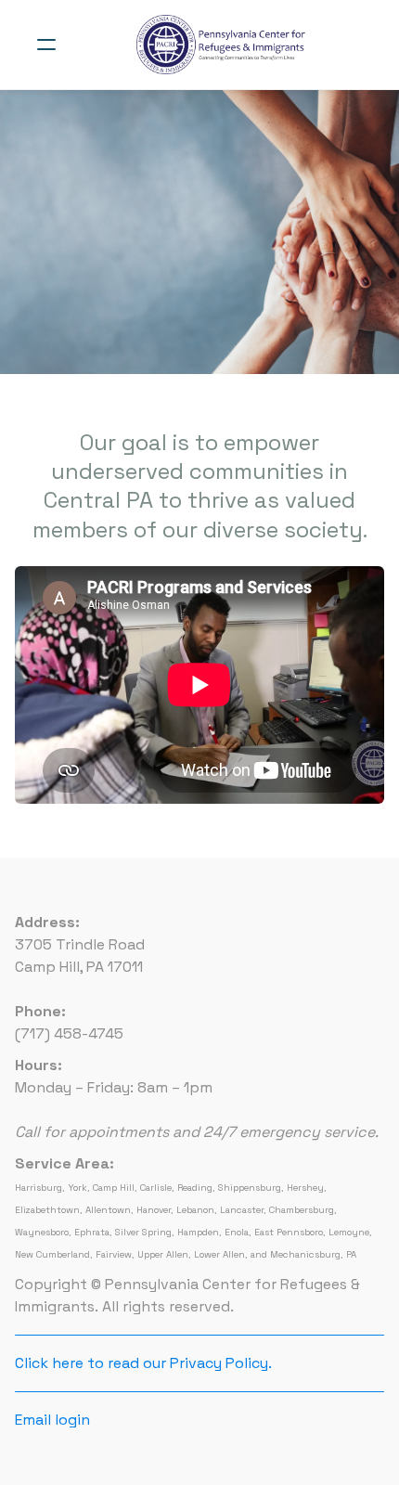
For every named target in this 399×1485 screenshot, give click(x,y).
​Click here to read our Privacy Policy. (143, 1363)
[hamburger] (46, 44)
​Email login (52, 1419)
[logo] (224, 44)
